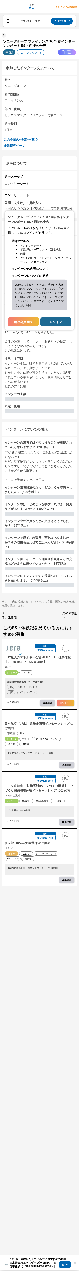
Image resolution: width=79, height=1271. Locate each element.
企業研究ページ (14, 145)
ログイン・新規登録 (66, 6)
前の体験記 (9, 617)
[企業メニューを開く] (13, 648)
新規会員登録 (23, 322)
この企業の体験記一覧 (19, 139)
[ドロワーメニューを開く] (4, 6)
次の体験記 (69, 613)
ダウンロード (64, 20)
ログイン (56, 322)
